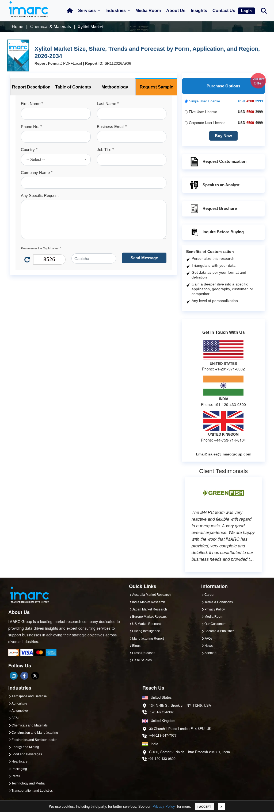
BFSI (15, 718)
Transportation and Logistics (32, 790)
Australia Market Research (151, 595)
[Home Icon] (69, 10)
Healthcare (20, 761)
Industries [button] (116, 10)
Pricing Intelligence (146, 631)
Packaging (19, 769)
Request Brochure (220, 208)
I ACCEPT (204, 807)
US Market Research (147, 624)
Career (209, 595)
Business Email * (112, 126)
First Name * (32, 103)
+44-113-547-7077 (163, 735)
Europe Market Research (150, 616)
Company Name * (36, 172)
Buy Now (223, 135)
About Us (175, 10)
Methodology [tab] (114, 87)
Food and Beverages (27, 754)
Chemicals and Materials (30, 725)
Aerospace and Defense (29, 696)
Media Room (148, 10)
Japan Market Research (149, 609)
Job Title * (105, 149)
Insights (199, 10)
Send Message (144, 258)
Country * (29, 149)
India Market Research (148, 602)
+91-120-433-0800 (162, 759)
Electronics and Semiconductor (34, 740)
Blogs (136, 646)
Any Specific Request (40, 195)
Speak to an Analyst (221, 185)
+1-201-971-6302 (161, 712)
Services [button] (87, 10)
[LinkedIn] (14, 676)
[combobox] (56, 159)
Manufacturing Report (148, 638)
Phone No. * (31, 126)
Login (246, 11)
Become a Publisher (219, 631)
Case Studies (142, 660)
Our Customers (215, 624)
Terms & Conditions (218, 602)
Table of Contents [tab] (73, 87)
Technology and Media (28, 783)
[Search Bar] (264, 10)
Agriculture (19, 703)
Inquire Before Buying (223, 232)
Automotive (20, 711)
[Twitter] (35, 676)
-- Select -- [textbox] (35, 159)
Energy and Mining (25, 747)
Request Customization (224, 161)
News (208, 646)
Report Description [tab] (31, 87)
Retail (16, 776)
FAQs (208, 638)
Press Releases (143, 653)
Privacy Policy (164, 806)
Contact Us (223, 10)
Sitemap (210, 653)
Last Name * (108, 103)
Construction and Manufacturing (35, 732)
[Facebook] (24, 676)
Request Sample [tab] (156, 87)
